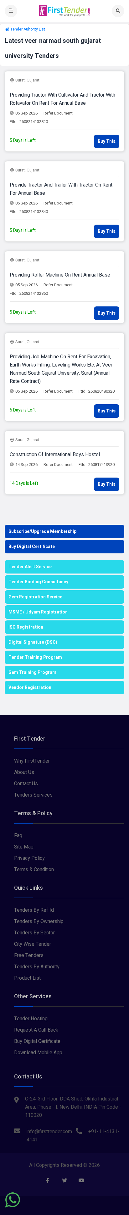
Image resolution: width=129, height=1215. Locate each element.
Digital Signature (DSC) (32, 642)
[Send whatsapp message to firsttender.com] (12, 1200)
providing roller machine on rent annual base (60, 275)
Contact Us (26, 783)
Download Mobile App (38, 1052)
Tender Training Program (35, 657)
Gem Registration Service (35, 597)
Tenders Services (33, 795)
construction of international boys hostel (55, 454)
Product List (27, 978)
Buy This (107, 141)
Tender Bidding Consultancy (38, 582)
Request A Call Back (36, 1030)
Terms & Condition (34, 869)
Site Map (24, 847)
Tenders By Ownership (39, 921)
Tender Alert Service (30, 566)
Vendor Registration (29, 687)
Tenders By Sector (34, 933)
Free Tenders (29, 955)
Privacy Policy (29, 858)
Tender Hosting (31, 1018)
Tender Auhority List (27, 29)
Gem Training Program (32, 672)
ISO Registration (25, 627)
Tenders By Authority (36, 967)
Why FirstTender (32, 761)
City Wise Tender (32, 944)
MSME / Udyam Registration (38, 612)
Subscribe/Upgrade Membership (42, 531)
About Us (24, 772)
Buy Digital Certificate (31, 546)
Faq (18, 835)
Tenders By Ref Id (34, 910)
